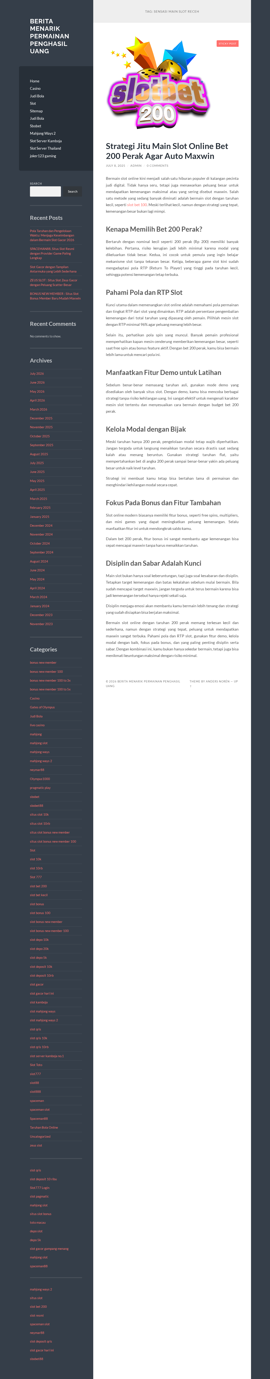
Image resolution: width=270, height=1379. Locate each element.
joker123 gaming (43, 156)
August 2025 (39, 454)
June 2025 (37, 472)
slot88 (34, 1083)
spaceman (37, 1100)
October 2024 (40, 543)
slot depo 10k (39, 939)
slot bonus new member (46, 922)
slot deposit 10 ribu (43, 1179)
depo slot (36, 1231)
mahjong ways (40, 752)
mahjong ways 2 (41, 761)
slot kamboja (39, 1002)
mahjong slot (39, 743)
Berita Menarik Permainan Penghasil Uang (49, 36)
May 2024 (37, 579)
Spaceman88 (39, 1118)
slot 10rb (36, 868)
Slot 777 (36, 877)
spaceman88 (39, 1266)
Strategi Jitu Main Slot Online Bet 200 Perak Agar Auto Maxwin (167, 151)
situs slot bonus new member (50, 832)
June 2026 (37, 382)
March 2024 (38, 597)
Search (36, 183)
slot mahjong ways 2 (44, 1020)
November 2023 (41, 624)
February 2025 (40, 507)
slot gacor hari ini (42, 993)
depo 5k (35, 1240)
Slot (33, 103)
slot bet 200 (38, 886)
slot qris (35, 1029)
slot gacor (37, 984)
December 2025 (41, 418)
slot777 (35, 1074)
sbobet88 (36, 805)
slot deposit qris (41, 1341)
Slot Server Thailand (45, 148)
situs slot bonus (40, 1214)
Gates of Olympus (42, 707)
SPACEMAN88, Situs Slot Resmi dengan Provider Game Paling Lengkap (52, 253)
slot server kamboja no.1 (47, 1056)
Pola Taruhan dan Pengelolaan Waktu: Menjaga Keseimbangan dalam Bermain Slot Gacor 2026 (52, 235)
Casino (35, 88)
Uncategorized (40, 1136)
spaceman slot (40, 1109)
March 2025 (38, 499)
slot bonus (37, 904)
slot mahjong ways (42, 1011)
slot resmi (37, 1315)
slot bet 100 (137, 204)
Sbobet (35, 126)
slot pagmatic (39, 1196)
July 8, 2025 (115, 165)
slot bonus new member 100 (49, 931)
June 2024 (37, 570)
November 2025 (41, 427)
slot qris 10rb (39, 1047)
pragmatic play (40, 788)
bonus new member (43, 662)
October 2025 (40, 436)
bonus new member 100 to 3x (50, 680)
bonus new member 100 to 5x (50, 689)
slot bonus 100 (40, 913)
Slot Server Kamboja (46, 141)
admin (136, 165)
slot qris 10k (38, 1038)
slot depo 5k (38, 957)
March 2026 (38, 409)
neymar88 (37, 770)
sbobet (34, 797)
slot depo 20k (39, 949)
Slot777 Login (39, 1188)
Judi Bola (37, 96)
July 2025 (37, 463)
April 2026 (37, 400)
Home (34, 81)
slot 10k (35, 859)
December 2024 (41, 525)
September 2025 (41, 445)
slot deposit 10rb (42, 975)
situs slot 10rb (40, 823)
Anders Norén (218, 681)
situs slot (36, 1298)
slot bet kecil (39, 895)
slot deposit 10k (41, 966)
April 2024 (37, 588)
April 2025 (37, 489)
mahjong (36, 734)
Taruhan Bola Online (44, 1127)
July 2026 (37, 373)
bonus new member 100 (46, 671)
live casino (37, 725)
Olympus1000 (40, 779)
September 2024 (41, 552)
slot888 (35, 1091)
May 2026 (37, 391)
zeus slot (36, 1145)
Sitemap (36, 111)
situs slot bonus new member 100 (53, 841)
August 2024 (39, 561)
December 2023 (41, 615)
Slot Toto (36, 1065)
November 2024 (41, 534)
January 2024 (39, 606)
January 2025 (39, 516)
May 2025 (37, 481)
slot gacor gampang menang (49, 1248)
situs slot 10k (39, 814)
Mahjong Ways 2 (43, 133)
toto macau (38, 1222)
